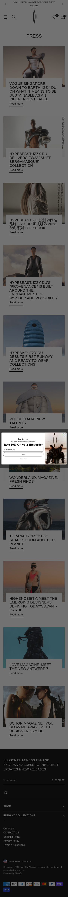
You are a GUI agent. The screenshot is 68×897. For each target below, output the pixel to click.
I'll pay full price (23, 458)
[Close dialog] (64, 434)
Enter (23, 454)
